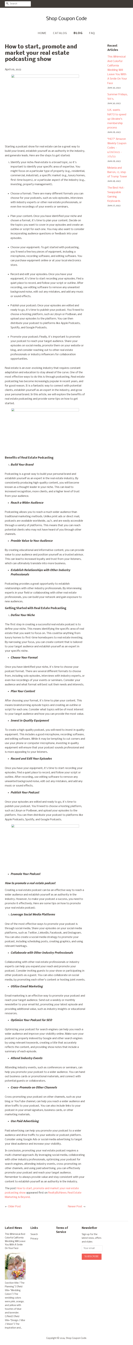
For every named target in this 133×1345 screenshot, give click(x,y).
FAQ (92, 33)
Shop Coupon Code (76, 1338)
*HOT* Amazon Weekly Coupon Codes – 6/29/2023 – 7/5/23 (116, 148)
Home (42, 33)
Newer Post (75, 1206)
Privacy (34, 1239)
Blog (78, 33)
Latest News (13, 1228)
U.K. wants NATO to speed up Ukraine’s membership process (116, 119)
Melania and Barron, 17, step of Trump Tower (117, 172)
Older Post (14, 1206)
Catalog (60, 33)
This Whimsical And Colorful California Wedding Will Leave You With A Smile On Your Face (117, 70)
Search (34, 1234)
